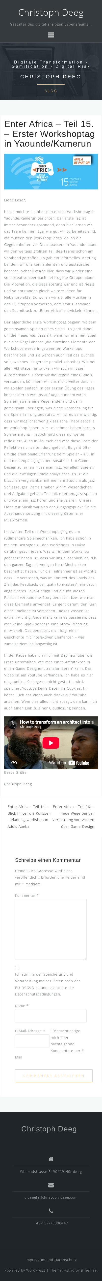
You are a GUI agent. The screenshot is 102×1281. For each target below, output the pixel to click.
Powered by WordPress (24, 1270)
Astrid (69, 1270)
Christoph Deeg (51, 12)
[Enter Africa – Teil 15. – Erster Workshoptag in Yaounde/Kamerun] (51, 171)
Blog (51, 90)
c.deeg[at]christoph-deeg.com (51, 1197)
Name (22, 1005)
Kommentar (27, 895)
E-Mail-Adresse (30, 1030)
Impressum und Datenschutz (51, 1259)
